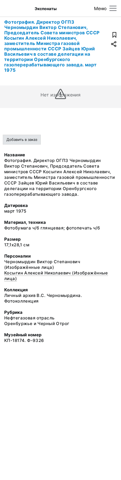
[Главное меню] (113, 8)
